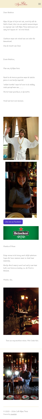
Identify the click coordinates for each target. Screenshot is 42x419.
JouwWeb (14, 414)
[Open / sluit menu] (39, 4)
